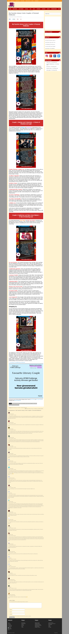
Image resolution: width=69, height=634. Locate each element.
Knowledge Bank (54, 8)
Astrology (43, 8)
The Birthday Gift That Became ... (50, 41)
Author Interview (50, 622)
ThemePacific (59, 632)
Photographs (50, 624)
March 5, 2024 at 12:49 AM (12, 469)
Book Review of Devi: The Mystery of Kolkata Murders (34, 408)
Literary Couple (34, 403)
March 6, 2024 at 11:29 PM (12, 552)
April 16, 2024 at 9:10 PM (11, 595)
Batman (23, 127)
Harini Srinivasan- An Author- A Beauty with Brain (18, 407)
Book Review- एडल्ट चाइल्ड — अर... (50, 47)
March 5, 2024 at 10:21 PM (12, 502)
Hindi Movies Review (38, 624)
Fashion (22, 624)
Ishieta (9, 565)
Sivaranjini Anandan (10, 551)
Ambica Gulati (10, 453)
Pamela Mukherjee (10, 579)
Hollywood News (37, 623)
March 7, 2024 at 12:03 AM (12, 559)
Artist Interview (37, 626)
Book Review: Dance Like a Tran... (50, 39)
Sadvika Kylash (10, 422)
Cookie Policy (10, 626)
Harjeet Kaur (10, 534)
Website (11, 614)
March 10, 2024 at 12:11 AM (12, 588)
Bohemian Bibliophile (17, 400)
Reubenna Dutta (48, 68)
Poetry (49, 625)
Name (11, 609)
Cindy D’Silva (33, 399)
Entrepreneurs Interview (51, 623)
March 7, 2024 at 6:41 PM (12, 566)
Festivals (26, 8)
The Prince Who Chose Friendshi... (50, 43)
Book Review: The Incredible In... (50, 45)
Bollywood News (37, 622)
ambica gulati (48, 70)
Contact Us (17, 0)
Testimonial (36, 0)
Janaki (9, 486)
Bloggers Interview (37, 627)
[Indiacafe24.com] (11, 5)
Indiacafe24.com (10, 10)
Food (30, 8)
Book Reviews (15, 8)
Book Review (23, 622)
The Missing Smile (54, 62)
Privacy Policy (28, 0)
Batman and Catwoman (15, 403)
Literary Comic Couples (27, 403)
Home (9, 0)
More (59, 8)
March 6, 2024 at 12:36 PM (12, 520)
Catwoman (29, 127)
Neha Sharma (10, 519)
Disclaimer (22, 0)
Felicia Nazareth (10, 437)
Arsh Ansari (48, 66)
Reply (9, 419)
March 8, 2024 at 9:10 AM (12, 574)
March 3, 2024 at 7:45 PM (12, 438)
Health (34, 8)
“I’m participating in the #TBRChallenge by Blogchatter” (17, 362)
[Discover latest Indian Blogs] (14, 629)
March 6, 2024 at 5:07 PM (12, 535)
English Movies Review (38, 625)
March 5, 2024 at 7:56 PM (12, 487)
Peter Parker (23, 220)
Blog (32, 0)
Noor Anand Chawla (39, 399)
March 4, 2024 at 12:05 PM (12, 454)
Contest (48, 8)
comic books (21, 403)
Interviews (38, 8)
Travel (10, 8)
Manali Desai (10, 501)
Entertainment (21, 8)
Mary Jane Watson (31, 220)
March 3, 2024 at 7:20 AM (12, 423)
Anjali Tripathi (10, 468)
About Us (12, 0)
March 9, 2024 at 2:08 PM (12, 580)
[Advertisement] (44, 5)
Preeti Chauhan (10, 413)
